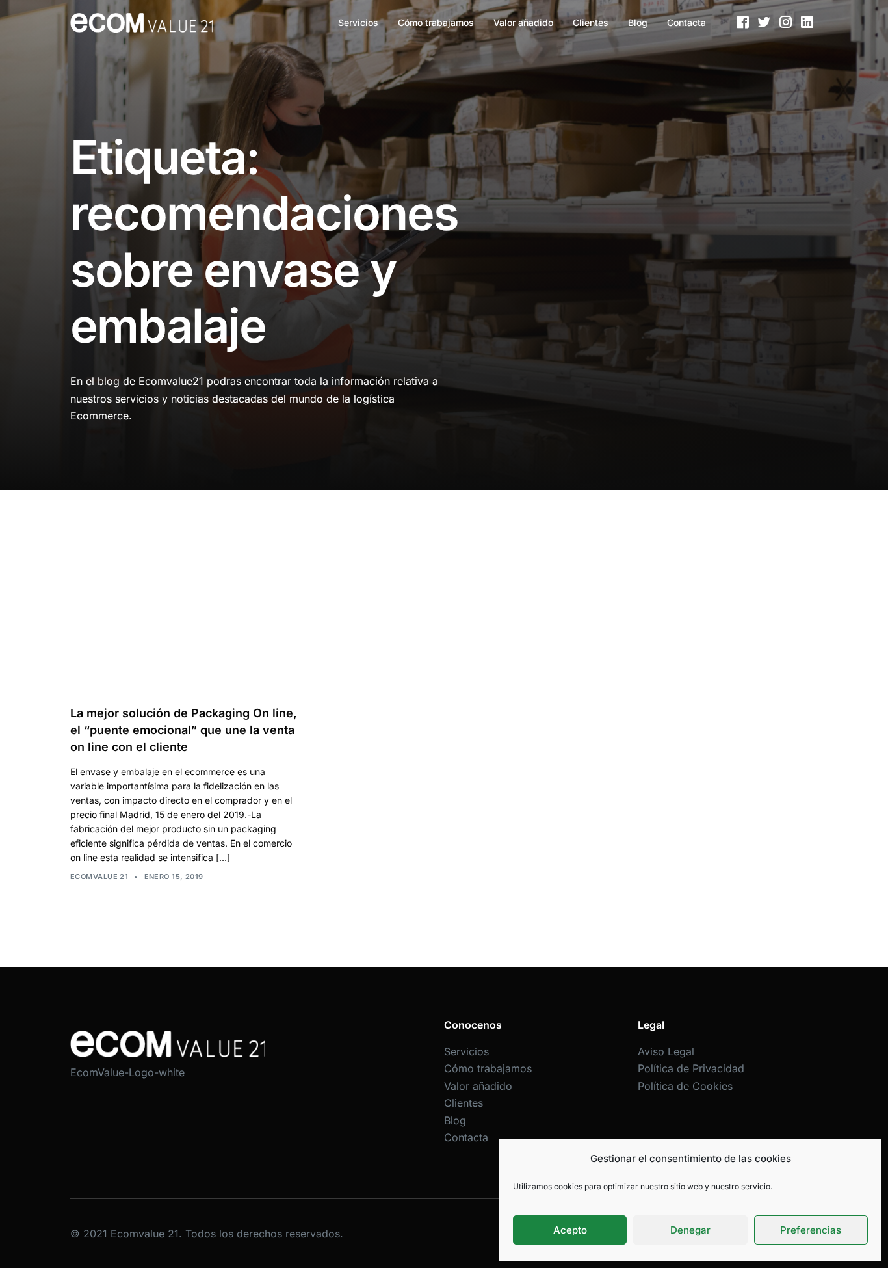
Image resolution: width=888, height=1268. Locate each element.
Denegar (690, 1230)
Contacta (686, 22)
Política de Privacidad (691, 1068)
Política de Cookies (685, 1085)
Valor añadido (523, 22)
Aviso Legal (666, 1051)
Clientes (590, 22)
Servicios (358, 22)
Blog (637, 22)
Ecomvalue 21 (99, 876)
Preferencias (810, 1230)
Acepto (570, 1230)
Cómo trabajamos (436, 22)
